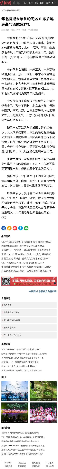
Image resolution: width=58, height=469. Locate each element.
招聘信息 (36, 466)
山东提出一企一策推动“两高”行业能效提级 (20, 362)
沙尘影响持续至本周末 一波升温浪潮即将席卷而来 (26, 271)
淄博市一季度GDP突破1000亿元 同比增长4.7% (21, 371)
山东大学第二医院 (11, 312)
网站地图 (50, 466)
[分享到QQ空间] (9, 228)
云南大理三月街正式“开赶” (43, 421)
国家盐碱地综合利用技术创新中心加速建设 (22, 246)
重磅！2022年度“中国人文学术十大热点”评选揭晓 (26, 254)
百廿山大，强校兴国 (12, 335)
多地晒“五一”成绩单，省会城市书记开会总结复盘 (26, 250)
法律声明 (22, 466)
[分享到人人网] (20, 228)
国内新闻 (11, 10)
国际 (48, 3)
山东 (37, 3)
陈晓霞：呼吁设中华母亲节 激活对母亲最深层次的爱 (24, 354)
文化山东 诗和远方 (12, 320)
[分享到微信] (26, 228)
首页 (25, 3)
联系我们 (36, 463)
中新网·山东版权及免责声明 (43, 291)
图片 (53, 3)
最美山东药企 (9, 328)
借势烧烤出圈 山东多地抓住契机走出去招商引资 (22, 358)
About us (22, 463)
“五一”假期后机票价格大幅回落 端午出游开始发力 (26, 242)
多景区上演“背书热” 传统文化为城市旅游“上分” (25, 258)
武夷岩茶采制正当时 (43, 400)
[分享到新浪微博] (15, 228)
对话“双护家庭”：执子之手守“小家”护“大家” (20, 349)
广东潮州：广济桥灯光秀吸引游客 (15, 421)
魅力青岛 (8, 305)
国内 (42, 3)
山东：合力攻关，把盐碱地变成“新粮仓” (19, 366)
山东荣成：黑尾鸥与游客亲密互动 (15, 400)
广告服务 (50, 463)
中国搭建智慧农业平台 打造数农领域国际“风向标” (26, 267)
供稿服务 (8, 466)
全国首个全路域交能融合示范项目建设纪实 (20, 433)
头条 (31, 3)
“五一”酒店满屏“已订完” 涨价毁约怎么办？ (22, 263)
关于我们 (8, 463)
